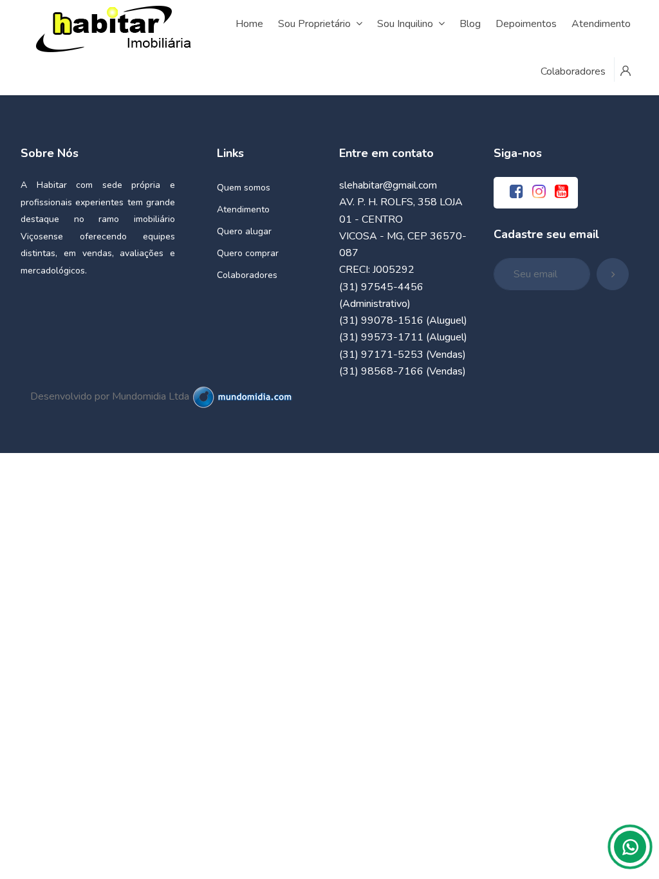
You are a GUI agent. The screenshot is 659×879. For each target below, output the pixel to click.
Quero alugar (244, 231)
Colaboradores (247, 275)
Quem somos (243, 187)
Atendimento (243, 209)
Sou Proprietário (314, 24)
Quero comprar (248, 253)
